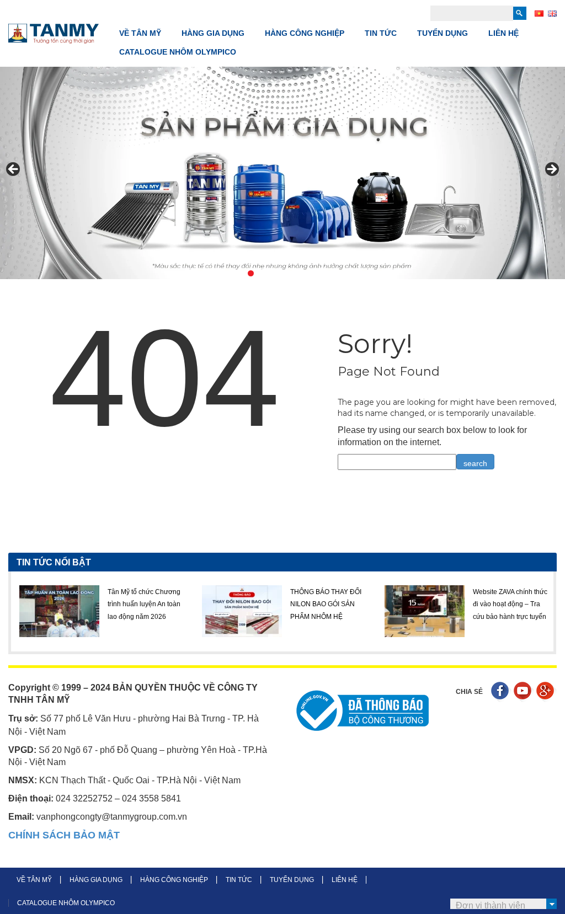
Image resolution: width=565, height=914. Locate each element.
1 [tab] (225, 273)
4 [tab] (263, 273)
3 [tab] (251, 273)
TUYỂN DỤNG (442, 33)
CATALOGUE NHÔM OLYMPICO (177, 51)
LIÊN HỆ (503, 33)
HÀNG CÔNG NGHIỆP (304, 33)
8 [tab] (314, 273)
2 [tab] (238, 273)
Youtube (524, 692)
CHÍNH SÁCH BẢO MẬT (64, 835)
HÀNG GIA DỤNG (213, 33)
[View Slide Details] (282, 173)
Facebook (501, 692)
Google (546, 692)
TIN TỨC (381, 33)
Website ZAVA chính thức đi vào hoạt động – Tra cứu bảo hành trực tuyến (404, 604)
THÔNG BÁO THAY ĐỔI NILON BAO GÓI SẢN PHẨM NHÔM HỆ (220, 604)
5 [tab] (276, 273)
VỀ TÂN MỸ (140, 33)
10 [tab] (340, 273)
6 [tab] (289, 273)
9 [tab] (327, 273)
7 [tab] (302, 273)
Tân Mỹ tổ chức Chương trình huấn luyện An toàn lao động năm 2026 (38, 604)
